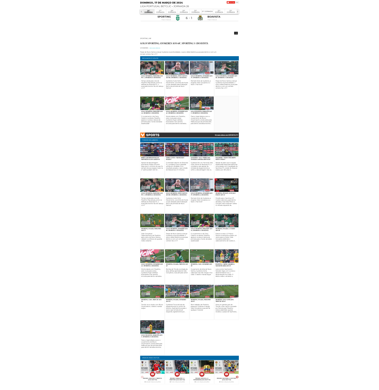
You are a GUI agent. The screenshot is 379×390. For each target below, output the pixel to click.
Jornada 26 (181, 6)
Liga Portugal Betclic (155, 6)
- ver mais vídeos (154, 48)
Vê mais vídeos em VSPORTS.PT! (226, 135)
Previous (142, 376)
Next (237, 376)
